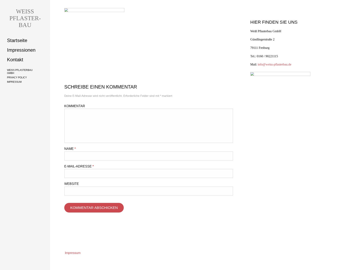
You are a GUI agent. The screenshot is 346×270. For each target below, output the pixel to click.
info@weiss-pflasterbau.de (274, 64)
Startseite (17, 40)
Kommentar (74, 106)
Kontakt (15, 59)
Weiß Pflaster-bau (25, 18)
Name (70, 148)
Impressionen (21, 50)
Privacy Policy (17, 77)
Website (71, 183)
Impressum (14, 82)
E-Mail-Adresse (79, 166)
